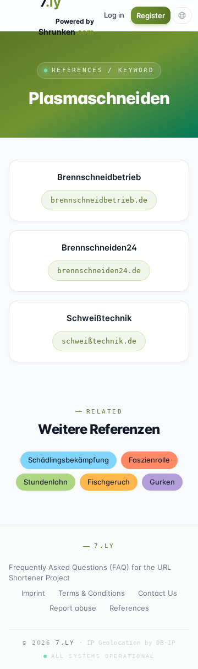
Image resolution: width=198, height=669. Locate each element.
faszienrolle (149, 459)
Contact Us (157, 593)
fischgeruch (108, 481)
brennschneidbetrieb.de (99, 200)
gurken (162, 481)
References (129, 607)
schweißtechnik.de (99, 341)
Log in (114, 14)
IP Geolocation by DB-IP (131, 642)
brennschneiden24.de (99, 270)
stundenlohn (46, 481)
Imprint (33, 593)
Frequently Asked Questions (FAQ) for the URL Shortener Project (90, 573)
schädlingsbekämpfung (68, 459)
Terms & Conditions (91, 593)
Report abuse (73, 607)
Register (150, 15)
